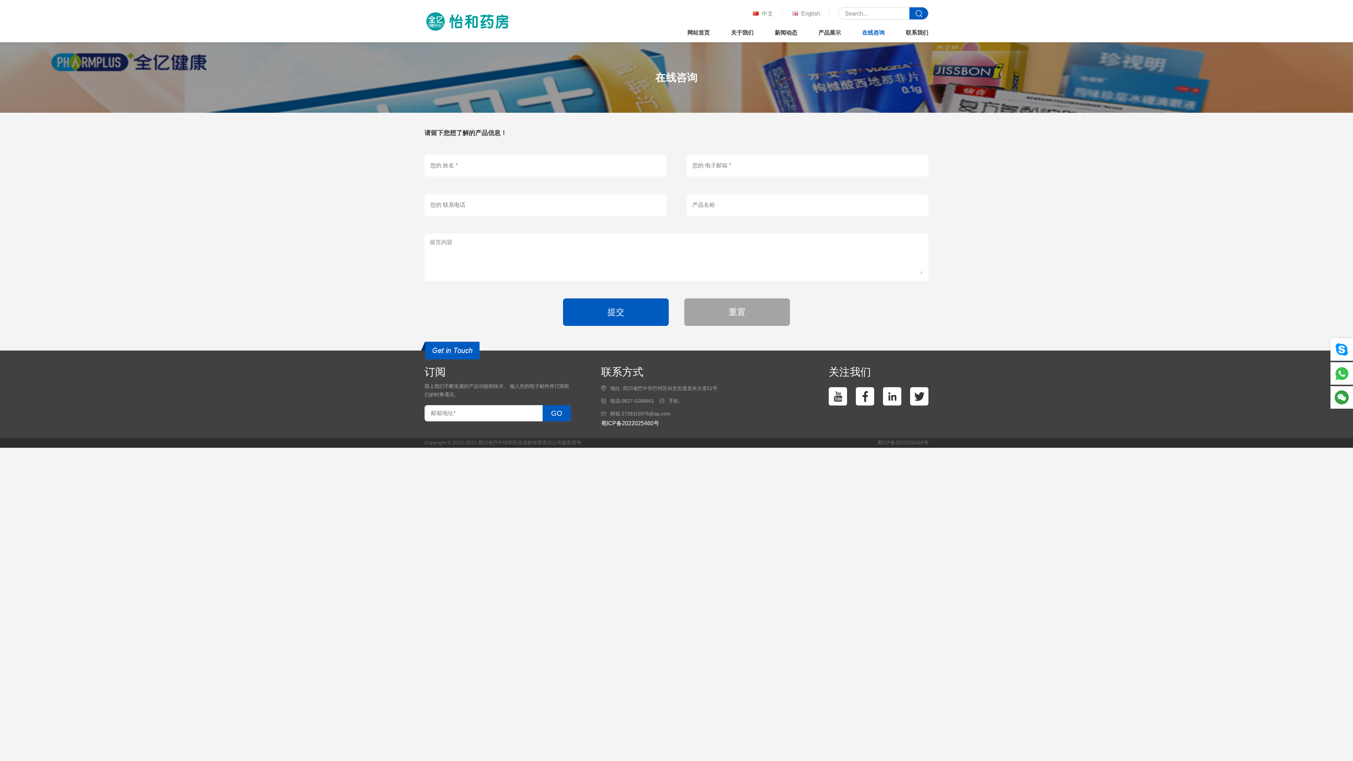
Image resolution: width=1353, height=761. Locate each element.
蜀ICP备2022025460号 (630, 423)
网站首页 (698, 33)
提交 (615, 312)
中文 (767, 14)
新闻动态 (786, 33)
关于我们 (742, 33)
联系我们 (917, 33)
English (810, 14)
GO (556, 413)
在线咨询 (873, 33)
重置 (737, 312)
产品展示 (829, 33)
